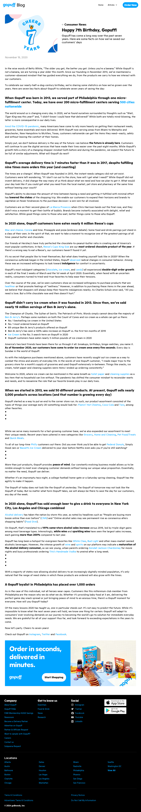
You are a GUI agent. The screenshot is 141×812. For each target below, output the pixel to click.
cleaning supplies (120, 374)
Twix (121, 404)
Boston (7, 774)
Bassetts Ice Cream (30, 447)
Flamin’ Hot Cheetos (89, 404)
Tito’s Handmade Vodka (62, 551)
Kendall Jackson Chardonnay (105, 548)
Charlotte (8, 778)
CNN (44, 518)
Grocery (88, 434)
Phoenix (76, 774)
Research (42, 717)
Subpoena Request (12, 746)
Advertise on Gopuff (13, 725)
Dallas (41, 762)
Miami (76, 762)
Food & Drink (43, 709)
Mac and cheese (14, 230)
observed (75, 260)
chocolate (52, 269)
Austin (7, 766)
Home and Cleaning (105, 434)
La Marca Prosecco (60, 207)
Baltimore (8, 770)
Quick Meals (17, 438)
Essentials (42, 705)
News (40, 713)
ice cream (64, 269)
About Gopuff (10, 705)
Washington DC (114, 766)
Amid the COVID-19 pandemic (22, 126)
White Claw (79, 541)
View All (111, 770)
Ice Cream (13, 334)
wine (67, 544)
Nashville (77, 766)
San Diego (77, 778)
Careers (7, 738)
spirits (79, 544)
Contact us (9, 742)
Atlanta (7, 762)
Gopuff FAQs (10, 709)
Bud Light (92, 541)
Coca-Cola (108, 404)
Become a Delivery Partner (16, 721)
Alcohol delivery (14, 514)
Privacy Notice (78, 795)
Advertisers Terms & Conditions (18, 800)
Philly (34, 444)
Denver (42, 766)
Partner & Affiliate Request (16, 729)
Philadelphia (78, 770)
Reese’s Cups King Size (56, 246)
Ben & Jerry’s (12, 317)
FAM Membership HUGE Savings (18, 713)
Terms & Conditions (13, 795)
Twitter (46, 634)
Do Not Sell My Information (83, 800)
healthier (10, 286)
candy (79, 269)
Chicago (7, 783)
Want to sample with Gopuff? (17, 734)
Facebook (60, 634)
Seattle (111, 762)
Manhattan (43, 783)
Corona (28, 230)
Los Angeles (44, 778)
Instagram (34, 634)
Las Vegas (43, 774)
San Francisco (79, 783)
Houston (42, 770)
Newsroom (9, 717)
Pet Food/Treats (126, 434)
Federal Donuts (115, 444)
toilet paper (98, 374)
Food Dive (31, 521)
